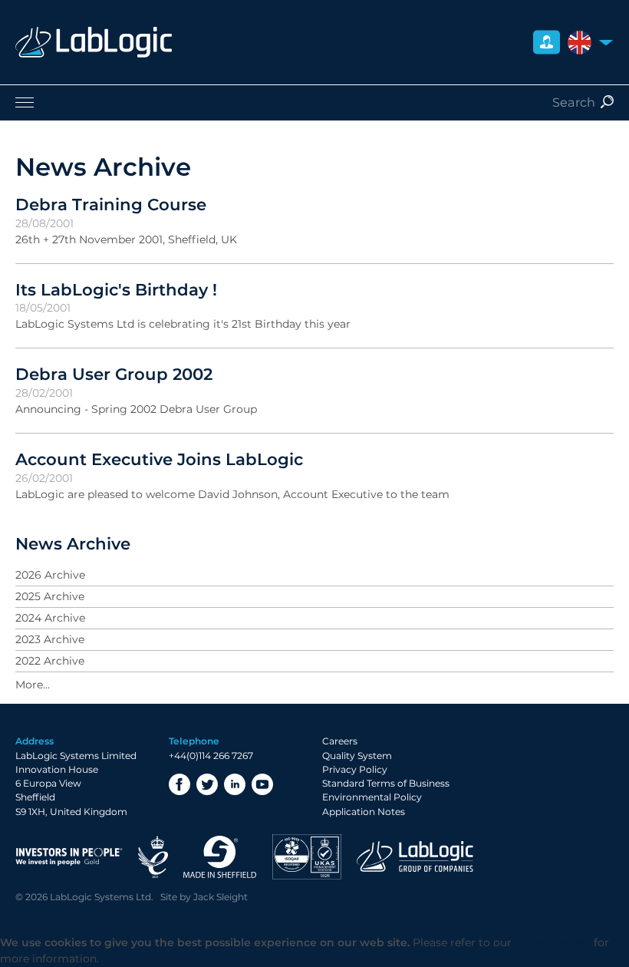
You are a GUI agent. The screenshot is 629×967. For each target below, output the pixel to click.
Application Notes (363, 811)
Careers (339, 741)
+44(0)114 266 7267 (211, 755)
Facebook (179, 784)
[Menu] (314, 102)
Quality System (357, 755)
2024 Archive (50, 618)
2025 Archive (49, 596)
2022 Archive (49, 661)
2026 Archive (50, 575)
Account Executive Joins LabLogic (159, 459)
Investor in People (69, 857)
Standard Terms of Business (386, 783)
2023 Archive (49, 639)
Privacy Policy (354, 769)
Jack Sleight (220, 897)
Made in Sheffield (220, 857)
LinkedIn (234, 784)
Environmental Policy (372, 797)
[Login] (546, 42)
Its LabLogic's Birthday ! (116, 289)
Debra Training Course (110, 204)
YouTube (262, 784)
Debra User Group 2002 (113, 374)
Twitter (207, 784)
